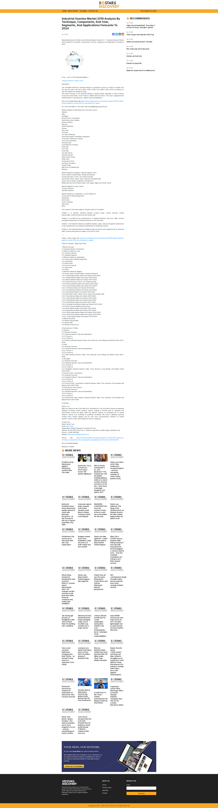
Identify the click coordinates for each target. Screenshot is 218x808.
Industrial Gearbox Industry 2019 (72, 81)
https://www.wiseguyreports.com (78, 434)
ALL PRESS (83, 11)
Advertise (105, 790)
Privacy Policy (106, 787)
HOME (64, 11)
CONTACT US (93, 11)
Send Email (69, 426)
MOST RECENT (73, 11)
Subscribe (141, 793)
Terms (104, 785)
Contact (104, 793)
